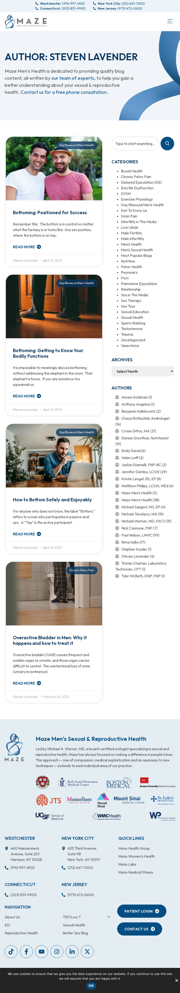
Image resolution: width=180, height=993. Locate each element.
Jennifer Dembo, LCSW (140, 471)
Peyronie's (129, 272)
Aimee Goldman (134, 397)
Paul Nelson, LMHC (136, 535)
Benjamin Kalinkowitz (138, 411)
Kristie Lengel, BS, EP (138, 478)
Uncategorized (133, 340)
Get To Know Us (134, 210)
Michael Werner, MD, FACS (143, 521)
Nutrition (128, 261)
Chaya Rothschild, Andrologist (145, 418)
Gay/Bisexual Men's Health (142, 204)
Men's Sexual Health (137, 249)
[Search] (167, 143)
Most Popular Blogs (136, 255)
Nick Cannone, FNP (136, 528)
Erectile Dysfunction (137, 188)
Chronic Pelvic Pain (136, 176)
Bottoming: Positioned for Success (50, 212)
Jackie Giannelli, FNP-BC (141, 464)
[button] (170, 21)
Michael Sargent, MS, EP (140, 507)
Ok (91, 986)
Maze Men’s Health (136, 500)
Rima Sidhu (130, 542)
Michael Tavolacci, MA (139, 514)
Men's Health (131, 244)
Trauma (127, 334)
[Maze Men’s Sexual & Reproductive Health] (14, 747)
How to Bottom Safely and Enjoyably (52, 499)
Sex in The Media (134, 295)
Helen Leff (129, 457)
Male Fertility (131, 233)
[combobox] (135, 143)
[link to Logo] (26, 22)
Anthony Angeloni (135, 404)
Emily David (130, 450)
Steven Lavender (135, 556)
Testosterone (131, 328)
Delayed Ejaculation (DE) (141, 182)
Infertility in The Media (139, 221)
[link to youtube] (11, 951)
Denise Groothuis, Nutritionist (145, 438)
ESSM (126, 193)
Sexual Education (135, 311)
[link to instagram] (56, 951)
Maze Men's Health (136, 493)
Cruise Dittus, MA (135, 431)
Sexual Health (132, 317)
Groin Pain (129, 216)
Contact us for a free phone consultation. (64, 92)
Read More (24, 246)
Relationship (131, 289)
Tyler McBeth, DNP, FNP (141, 576)
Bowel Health (131, 171)
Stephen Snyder (134, 549)
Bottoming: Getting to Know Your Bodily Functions (48, 353)
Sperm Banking (133, 323)
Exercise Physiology (137, 199)
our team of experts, (74, 78)
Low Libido (130, 227)
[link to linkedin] (72, 951)
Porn (125, 278)
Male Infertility (132, 238)
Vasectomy (130, 345)
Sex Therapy (131, 300)
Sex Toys (128, 306)
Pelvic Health (131, 266)
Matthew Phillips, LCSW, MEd (144, 485)
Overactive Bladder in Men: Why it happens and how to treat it (50, 640)
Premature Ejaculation (139, 283)
